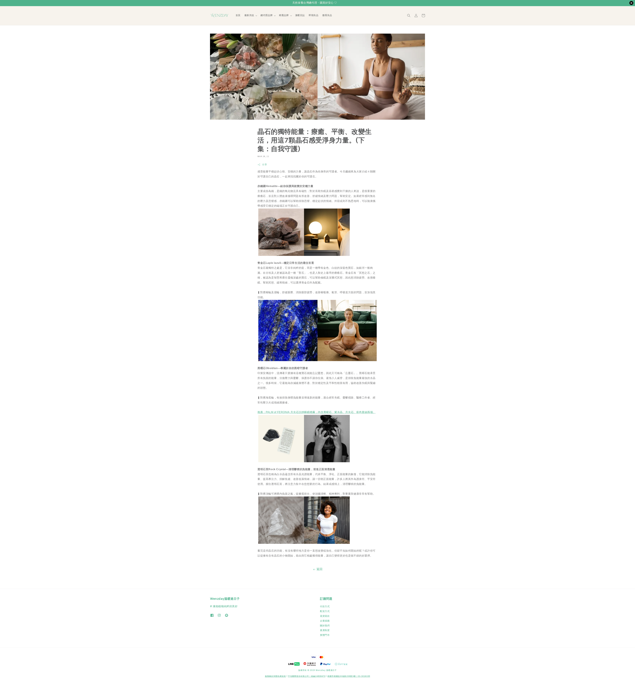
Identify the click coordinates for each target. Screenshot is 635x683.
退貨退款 (325, 616)
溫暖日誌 (300, 15)
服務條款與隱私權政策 (275, 676)
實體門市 (325, 635)
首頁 (238, 15)
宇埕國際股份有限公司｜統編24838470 (306, 676)
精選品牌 (284, 15)
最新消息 (249, 15)
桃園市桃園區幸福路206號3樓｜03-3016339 (348, 676)
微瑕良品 (327, 15)
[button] (408, 15)
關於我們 (325, 625)
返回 (320, 569)
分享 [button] (264, 164)
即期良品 (313, 15)
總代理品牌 (266, 15)
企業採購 (325, 621)
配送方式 (325, 611)
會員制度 (325, 630)
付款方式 (325, 606)
